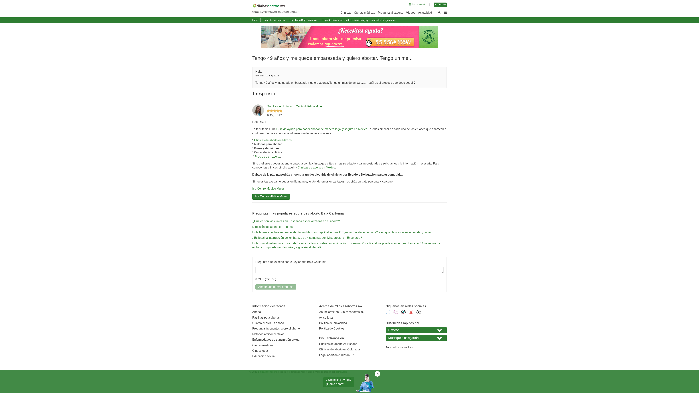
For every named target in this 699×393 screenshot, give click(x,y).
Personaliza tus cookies (399, 347)
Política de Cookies (331, 328)
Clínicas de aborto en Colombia (339, 349)
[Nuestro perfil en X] (418, 313)
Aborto (256, 311)
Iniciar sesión (418, 4)
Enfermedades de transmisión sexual (276, 339)
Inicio (255, 20)
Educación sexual (263, 356)
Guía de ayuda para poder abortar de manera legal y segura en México (321, 129)
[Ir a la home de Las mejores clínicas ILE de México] (275, 6)
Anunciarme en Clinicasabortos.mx (341, 311)
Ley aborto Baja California (303, 20)
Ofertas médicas (364, 12)
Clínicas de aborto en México (273, 140)
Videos (410, 12)
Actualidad (425, 12)
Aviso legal (326, 317)
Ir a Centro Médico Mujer (268, 188)
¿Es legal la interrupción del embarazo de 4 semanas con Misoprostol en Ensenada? (307, 237)
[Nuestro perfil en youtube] (411, 313)
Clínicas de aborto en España (338, 344)
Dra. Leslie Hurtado (279, 106)
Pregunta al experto (390, 12)
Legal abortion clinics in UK (337, 355)
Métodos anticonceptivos (268, 334)
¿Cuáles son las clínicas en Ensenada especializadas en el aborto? (296, 221)
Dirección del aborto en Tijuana (272, 226)
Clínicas (346, 12)
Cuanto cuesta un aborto (268, 323)
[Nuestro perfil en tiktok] (403, 313)
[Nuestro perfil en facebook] (388, 313)
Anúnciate (440, 4)
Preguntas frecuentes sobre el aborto (276, 328)
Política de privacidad (333, 323)
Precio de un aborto (267, 156)
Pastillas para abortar (266, 317)
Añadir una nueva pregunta (275, 286)
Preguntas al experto (274, 20)
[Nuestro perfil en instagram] (395, 313)
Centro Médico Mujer (309, 106)
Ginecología (260, 350)
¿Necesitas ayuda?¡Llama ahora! (338, 381)
